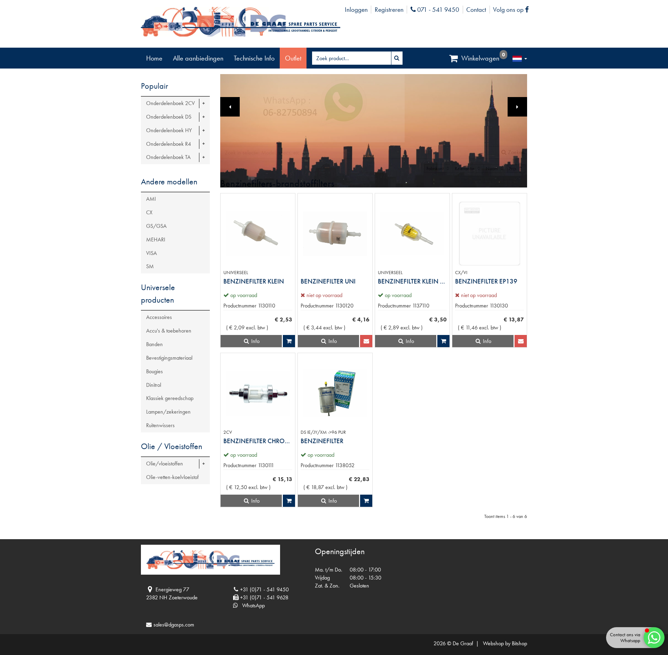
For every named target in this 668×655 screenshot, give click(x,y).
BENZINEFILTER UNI (328, 281)
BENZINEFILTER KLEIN (253, 281)
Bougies (154, 371)
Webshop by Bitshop (505, 643)
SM (150, 266)
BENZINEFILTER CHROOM (257, 441)
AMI (151, 198)
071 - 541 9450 (437, 10)
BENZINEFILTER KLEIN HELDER (412, 281)
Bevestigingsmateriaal (169, 357)
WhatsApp (251, 605)
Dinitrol (153, 385)
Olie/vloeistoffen (164, 463)
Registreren (389, 10)
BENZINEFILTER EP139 (486, 281)
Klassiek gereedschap (169, 398)
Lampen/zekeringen (168, 411)
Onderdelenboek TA (168, 157)
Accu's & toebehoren (168, 330)
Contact (476, 10)
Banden (154, 344)
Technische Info (254, 58)
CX (149, 212)
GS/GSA (156, 226)
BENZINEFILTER (322, 441)
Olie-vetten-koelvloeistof (172, 477)
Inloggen (356, 10)
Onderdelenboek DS (168, 116)
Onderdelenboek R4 (168, 143)
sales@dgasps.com (173, 624)
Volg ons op (512, 10)
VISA (151, 253)
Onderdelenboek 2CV (170, 103)
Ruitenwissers (160, 425)
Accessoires (159, 317)
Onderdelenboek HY (169, 130)
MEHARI (155, 239)
